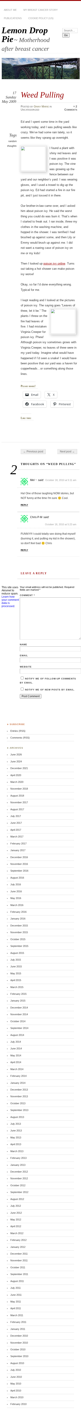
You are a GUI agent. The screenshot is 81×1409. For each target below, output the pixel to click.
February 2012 (18, 1240)
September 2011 (19, 1274)
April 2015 (15, 980)
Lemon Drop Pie (25, 34)
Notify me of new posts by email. (50, 689)
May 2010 (15, 1383)
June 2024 (16, 761)
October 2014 (17, 1021)
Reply (24, 505)
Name (23, 644)
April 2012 (15, 1226)
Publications (13, 18)
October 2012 (17, 1185)
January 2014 (17, 1083)
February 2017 (18, 843)
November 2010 (19, 1342)
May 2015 (15, 973)
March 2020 (16, 782)
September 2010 (19, 1356)
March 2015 (16, 987)
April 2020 (15, 775)
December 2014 (19, 1007)
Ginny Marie (41, 106)
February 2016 (18, 911)
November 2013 (19, 1096)
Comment (27, 595)
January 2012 (17, 1247)
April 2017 (15, 829)
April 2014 (15, 1062)
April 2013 (15, 1144)
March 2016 (16, 905)
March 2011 (16, 1315)
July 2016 (15, 884)
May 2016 (15, 898)
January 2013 (17, 1165)
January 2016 (17, 918)
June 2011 (16, 1294)
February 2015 (18, 994)
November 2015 (19, 932)
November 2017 (19, 802)
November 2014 (19, 1014)
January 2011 (17, 1329)
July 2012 (15, 1205)
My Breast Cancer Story (40, 10)
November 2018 (19, 788)
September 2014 (19, 1028)
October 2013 (17, 1103)
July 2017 (15, 816)
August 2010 (17, 1363)
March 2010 (16, 1397)
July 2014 (15, 1041)
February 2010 (18, 1404)
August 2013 (17, 1117)
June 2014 (16, 1048)
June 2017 (16, 822)
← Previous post (33, 451)
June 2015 (16, 966)
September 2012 (19, 1192)
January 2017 (17, 850)
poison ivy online (54, 263)
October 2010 (17, 1349)
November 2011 (19, 1260)
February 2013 (18, 1158)
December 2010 (19, 1335)
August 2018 (17, 795)
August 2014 (17, 1035)
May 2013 (15, 1137)
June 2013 (16, 1130)
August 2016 (17, 877)
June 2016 (16, 891)
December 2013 (19, 1089)
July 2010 (15, 1370)
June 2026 (16, 754)
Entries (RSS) (17, 731)
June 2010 (16, 1377)
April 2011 (15, 1308)
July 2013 (15, 1123)
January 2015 (17, 1000)
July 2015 (15, 959)
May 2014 (15, 1055)
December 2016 (19, 857)
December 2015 (19, 925)
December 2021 (19, 768)
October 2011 (17, 1267)
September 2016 (19, 870)
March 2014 (16, 1069)
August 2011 (17, 1281)
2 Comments (70, 108)
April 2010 (15, 1390)
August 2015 (17, 953)
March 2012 (16, 1233)
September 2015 (19, 946)
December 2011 (19, 1253)
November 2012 (19, 1178)
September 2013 (19, 1110)
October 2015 (17, 939)
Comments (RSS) (20, 737)
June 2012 (16, 1212)
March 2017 (16, 836)
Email (24, 655)
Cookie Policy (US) (41, 18)
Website (26, 667)
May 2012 (15, 1219)
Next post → (67, 451)
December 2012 (19, 1171)
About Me (10, 10)
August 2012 (17, 1199)
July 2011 (15, 1288)
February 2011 (18, 1322)
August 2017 (17, 809)
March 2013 (16, 1151)
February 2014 (18, 1076)
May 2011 (15, 1301)
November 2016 (19, 864)
